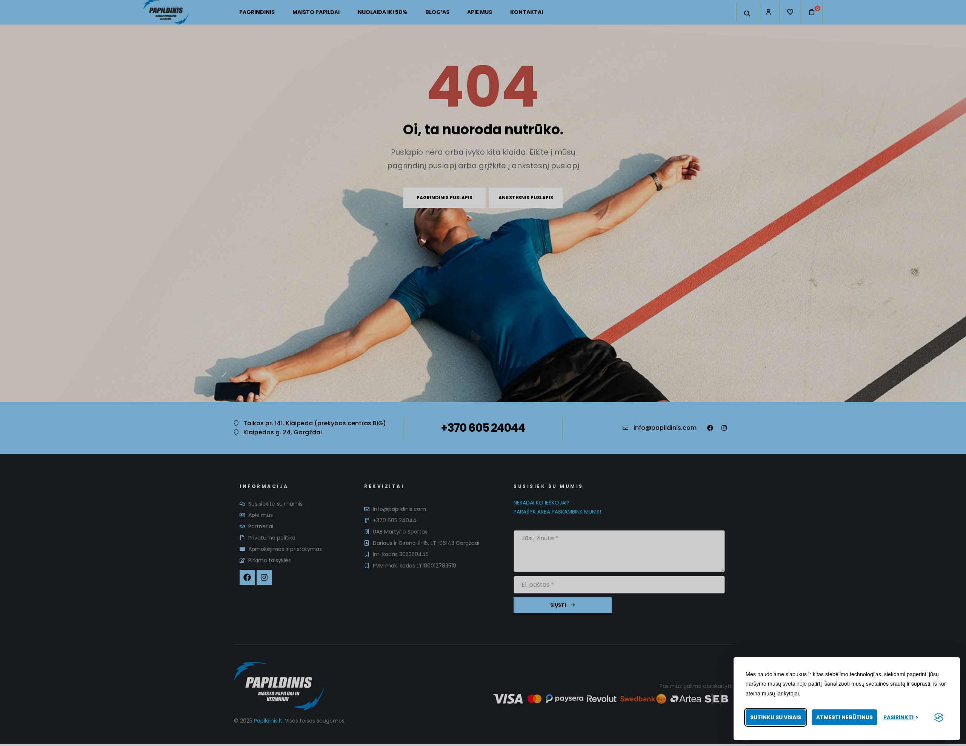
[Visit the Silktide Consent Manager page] (939, 717)
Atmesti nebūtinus (844, 717)
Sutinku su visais (775, 717)
